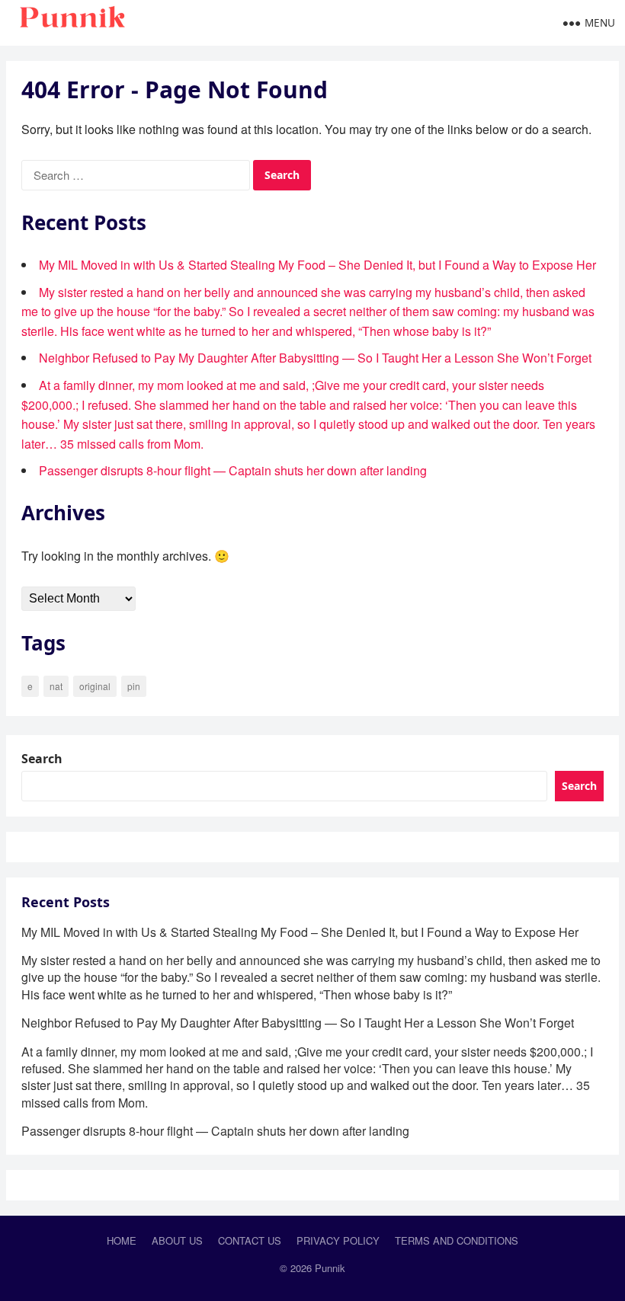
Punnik (330, 1268)
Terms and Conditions (456, 1240)
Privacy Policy (338, 1240)
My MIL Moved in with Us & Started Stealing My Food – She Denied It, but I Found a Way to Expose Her (317, 264)
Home (121, 1240)
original (95, 685)
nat (56, 685)
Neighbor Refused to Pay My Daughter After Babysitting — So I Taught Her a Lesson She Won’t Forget (315, 357)
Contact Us (249, 1240)
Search (41, 758)
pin (133, 685)
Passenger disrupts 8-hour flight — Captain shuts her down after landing (233, 470)
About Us (177, 1240)
